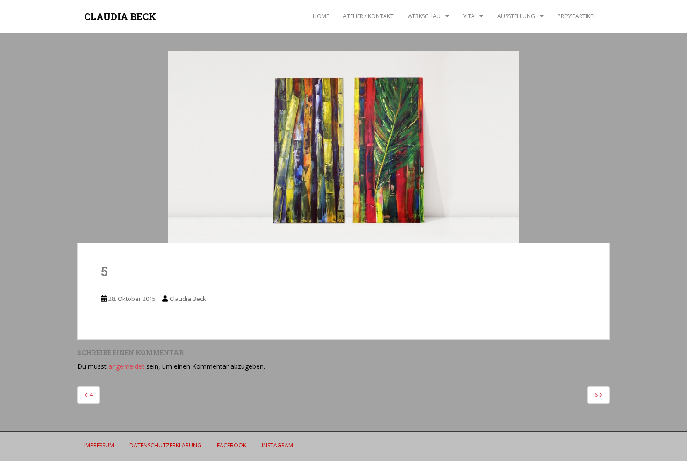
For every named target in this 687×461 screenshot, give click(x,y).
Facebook (231, 445)
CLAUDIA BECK (120, 16)
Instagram (277, 445)
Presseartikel (577, 16)
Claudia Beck (188, 298)
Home (321, 16)
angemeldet (126, 366)
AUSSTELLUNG (516, 16)
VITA (469, 16)
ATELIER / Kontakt (368, 16)
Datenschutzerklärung (165, 445)
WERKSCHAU (424, 16)
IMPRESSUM (99, 445)
